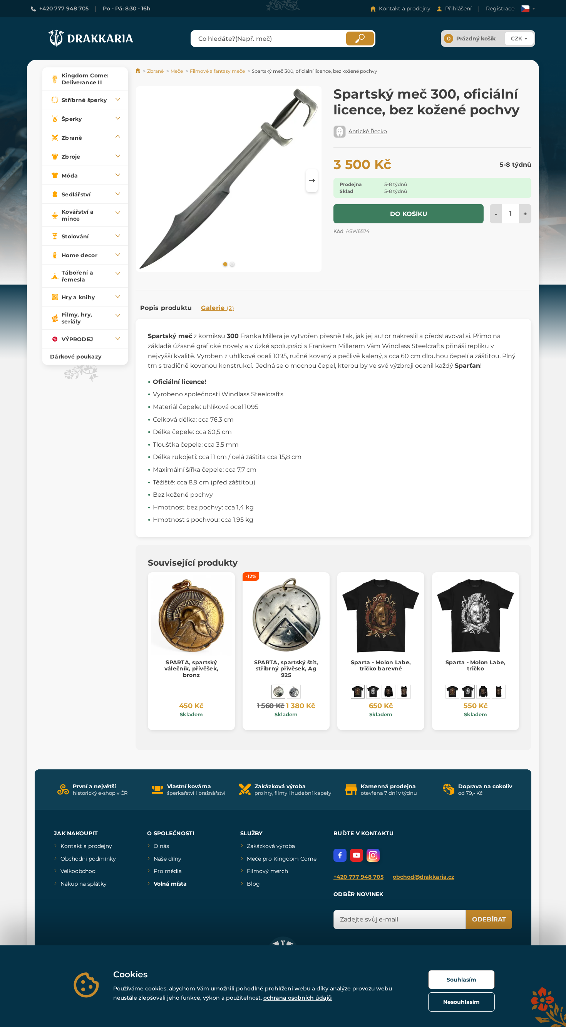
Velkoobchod (77, 871)
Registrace (500, 8)
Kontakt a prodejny (404, 8)
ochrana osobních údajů (297, 997)
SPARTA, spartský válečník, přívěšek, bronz (191, 669)
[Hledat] (360, 38)
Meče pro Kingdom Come (281, 858)
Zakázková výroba (271, 846)
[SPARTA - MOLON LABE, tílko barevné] (404, 692)
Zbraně (155, 71)
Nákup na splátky (83, 883)
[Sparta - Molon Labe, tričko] (373, 692)
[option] (229, 180)
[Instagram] (373, 855)
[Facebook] (340, 855)
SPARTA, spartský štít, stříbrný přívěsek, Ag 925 (286, 669)
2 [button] (231, 263)
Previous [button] (145, 180)
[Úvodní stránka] (138, 71)
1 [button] (224, 263)
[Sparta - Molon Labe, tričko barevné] (358, 692)
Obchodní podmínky (88, 858)
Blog (253, 883)
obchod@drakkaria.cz (423, 876)
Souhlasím (461, 979)
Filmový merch (267, 871)
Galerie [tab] (217, 308)
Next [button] (312, 180)
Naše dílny (167, 858)
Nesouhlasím (461, 1002)
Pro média (168, 871)
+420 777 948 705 (64, 8)
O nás (161, 846)
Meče (177, 71)
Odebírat (489, 919)
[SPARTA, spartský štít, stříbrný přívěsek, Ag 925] (278, 692)
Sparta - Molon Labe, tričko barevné (381, 665)
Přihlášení (458, 8)
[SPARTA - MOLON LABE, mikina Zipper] (388, 692)
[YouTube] (356, 855)
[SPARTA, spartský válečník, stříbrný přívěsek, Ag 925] (294, 692)
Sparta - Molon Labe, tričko (475, 665)
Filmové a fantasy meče (217, 71)
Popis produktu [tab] (166, 308)
